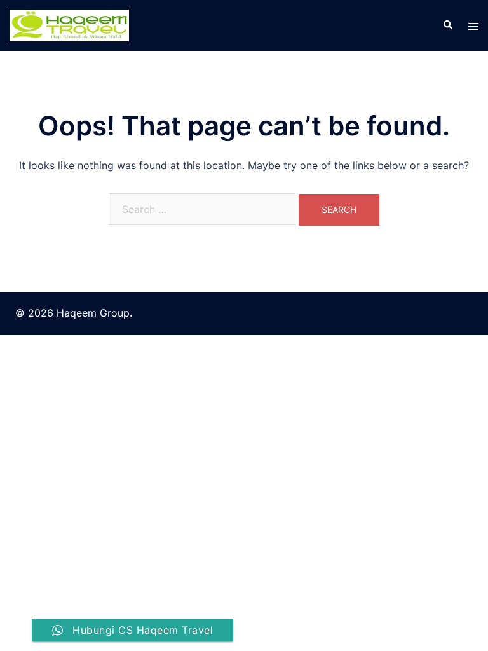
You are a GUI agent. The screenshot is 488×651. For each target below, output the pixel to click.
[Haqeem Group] (69, 24)
